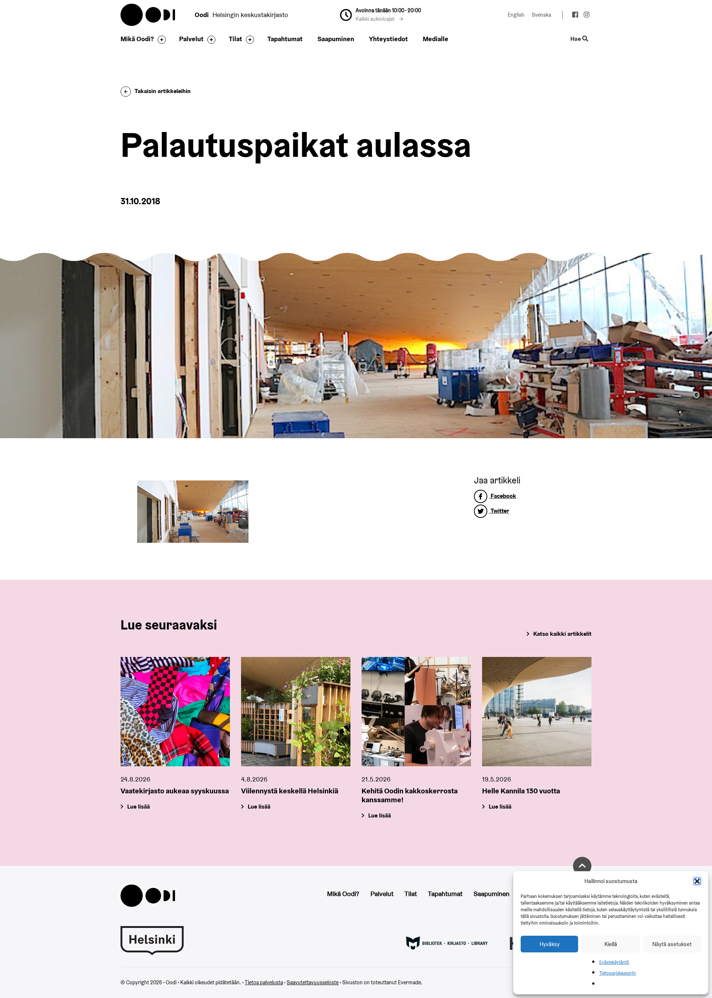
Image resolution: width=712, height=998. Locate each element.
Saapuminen (335, 38)
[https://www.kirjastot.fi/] (447, 942)
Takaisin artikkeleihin (163, 91)
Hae (576, 39)
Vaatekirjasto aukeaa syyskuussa (175, 791)
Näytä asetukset (672, 944)
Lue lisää (138, 806)
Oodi (148, 15)
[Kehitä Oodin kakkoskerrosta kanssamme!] (416, 711)
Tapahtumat (285, 38)
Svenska (541, 14)
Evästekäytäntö (614, 962)
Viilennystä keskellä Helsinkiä (289, 791)
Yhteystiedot (388, 38)
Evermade (409, 982)
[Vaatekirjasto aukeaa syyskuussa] (175, 711)
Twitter (499, 511)
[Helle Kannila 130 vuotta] (536, 711)
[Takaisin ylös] (582, 866)
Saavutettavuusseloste (313, 982)
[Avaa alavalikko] (159, 39)
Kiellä (610, 944)
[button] (697, 881)
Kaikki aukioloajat (376, 19)
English (516, 14)
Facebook (502, 496)
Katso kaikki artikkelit (562, 634)
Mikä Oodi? (137, 38)
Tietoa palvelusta (264, 982)
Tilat (235, 38)
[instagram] (586, 15)
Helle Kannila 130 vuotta (521, 791)
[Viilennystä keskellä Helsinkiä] (295, 711)
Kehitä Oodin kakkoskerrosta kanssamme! (410, 795)
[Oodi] (148, 894)
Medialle (435, 38)
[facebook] (575, 15)
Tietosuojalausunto (617, 973)
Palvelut (191, 38)
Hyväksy (550, 944)
